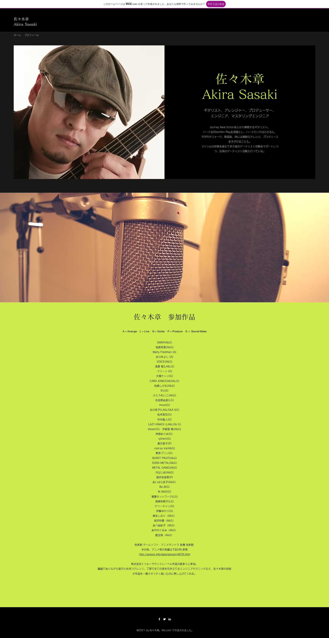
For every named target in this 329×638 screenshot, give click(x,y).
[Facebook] (159, 619)
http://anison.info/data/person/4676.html (164, 554)
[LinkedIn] (169, 619)
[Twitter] (164, 619)
